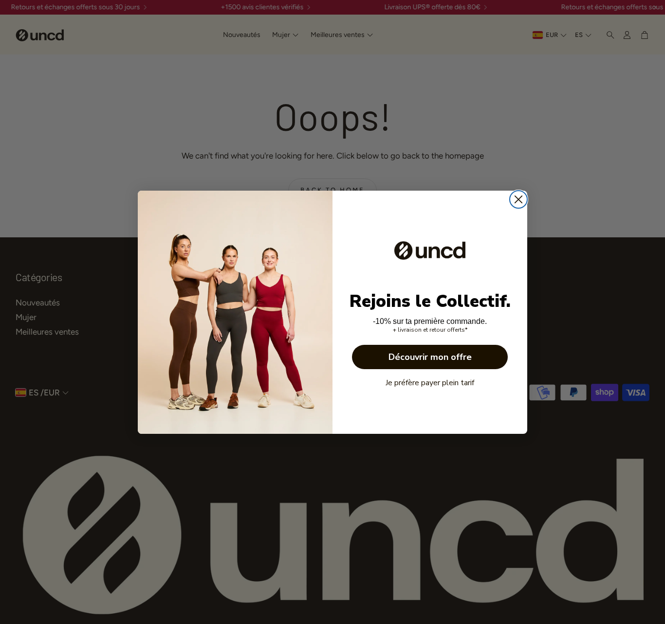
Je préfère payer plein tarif (430, 382)
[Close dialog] (518, 199)
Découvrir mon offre (430, 357)
